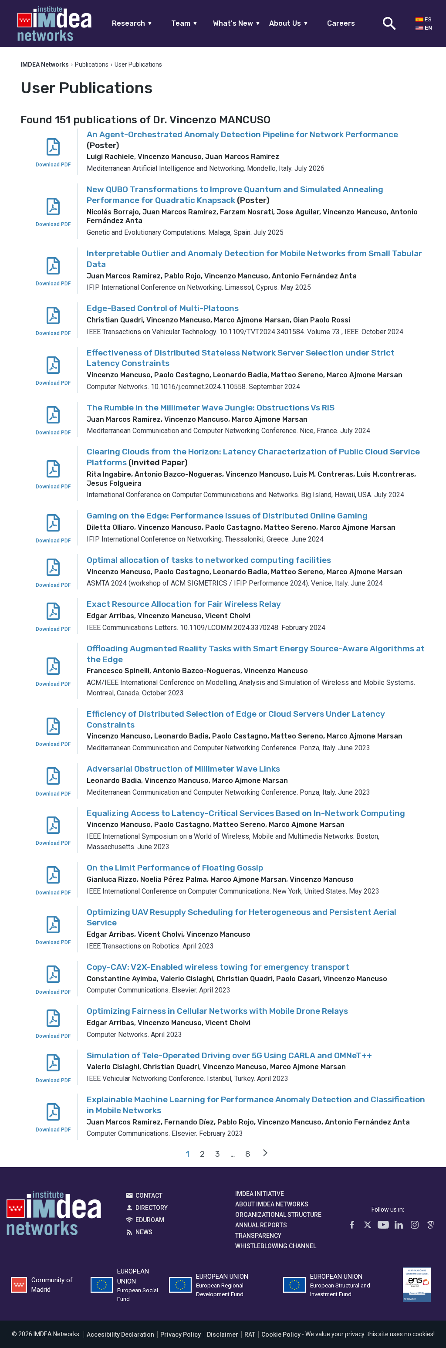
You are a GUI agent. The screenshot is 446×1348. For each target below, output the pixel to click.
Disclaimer (222, 1334)
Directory (151, 1207)
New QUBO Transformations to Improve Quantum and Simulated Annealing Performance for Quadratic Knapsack (235, 194)
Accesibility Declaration (120, 1334)
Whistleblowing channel (275, 1246)
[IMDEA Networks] (54, 23)
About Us (288, 23)
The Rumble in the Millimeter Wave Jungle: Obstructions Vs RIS (210, 408)
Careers (341, 23)
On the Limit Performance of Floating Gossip (175, 868)
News (143, 1232)
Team (184, 23)
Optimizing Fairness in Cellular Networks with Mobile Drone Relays (217, 1011)
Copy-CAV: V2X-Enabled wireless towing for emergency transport (218, 967)
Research (132, 23)
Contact (148, 1195)
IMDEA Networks (54, 1215)
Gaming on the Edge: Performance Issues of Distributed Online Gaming (227, 516)
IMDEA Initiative (259, 1193)
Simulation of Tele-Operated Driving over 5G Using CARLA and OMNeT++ (229, 1055)
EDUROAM (149, 1219)
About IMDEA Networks (271, 1204)
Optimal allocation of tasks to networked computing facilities (209, 560)
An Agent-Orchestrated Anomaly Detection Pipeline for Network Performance (242, 134)
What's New (236, 23)
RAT (249, 1334)
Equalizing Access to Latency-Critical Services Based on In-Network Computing (246, 813)
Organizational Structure (278, 1214)
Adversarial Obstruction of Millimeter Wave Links (183, 769)
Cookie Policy (281, 1334)
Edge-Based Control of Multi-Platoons (163, 308)
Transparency (258, 1235)
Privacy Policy (180, 1334)
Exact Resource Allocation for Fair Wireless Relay (184, 604)
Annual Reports (261, 1225)
